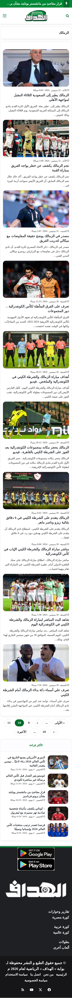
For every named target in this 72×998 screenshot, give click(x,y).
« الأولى (60, 723)
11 (9, 723)
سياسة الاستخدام (16, 974)
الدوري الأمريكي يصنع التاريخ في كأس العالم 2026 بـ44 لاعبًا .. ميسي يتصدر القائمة (24, 761)
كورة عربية (61, 927)
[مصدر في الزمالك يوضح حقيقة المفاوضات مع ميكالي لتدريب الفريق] (36, 208)
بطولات (64, 942)
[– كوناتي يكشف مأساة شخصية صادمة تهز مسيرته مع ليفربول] (58, 813)
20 (44, 732)
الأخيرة (21, 732)
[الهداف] (36, 15)
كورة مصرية (60, 917)
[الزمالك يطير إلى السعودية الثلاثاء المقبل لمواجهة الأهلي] (36, 68)
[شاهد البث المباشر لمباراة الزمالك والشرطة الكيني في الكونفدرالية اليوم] (36, 592)
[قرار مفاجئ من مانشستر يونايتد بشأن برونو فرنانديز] (58, 797)
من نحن (48, 974)
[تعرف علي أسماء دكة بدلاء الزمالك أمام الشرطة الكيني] (36, 663)
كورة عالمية (61, 932)
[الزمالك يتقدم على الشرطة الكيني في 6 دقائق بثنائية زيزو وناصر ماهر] (36, 490)
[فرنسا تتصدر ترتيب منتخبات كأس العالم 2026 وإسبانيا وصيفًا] (58, 830)
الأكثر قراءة (36, 745)
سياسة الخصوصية (36, 980)
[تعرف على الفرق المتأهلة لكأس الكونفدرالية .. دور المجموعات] (36, 279)
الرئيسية (61, 974)
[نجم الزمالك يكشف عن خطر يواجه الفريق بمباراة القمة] (36, 138)
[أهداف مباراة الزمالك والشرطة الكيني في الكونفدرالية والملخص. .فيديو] (36, 349)
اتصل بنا (35, 974)
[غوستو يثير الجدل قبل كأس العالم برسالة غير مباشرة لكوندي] (58, 781)
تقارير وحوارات (58, 911)
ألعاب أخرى (61, 947)
